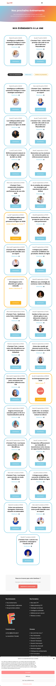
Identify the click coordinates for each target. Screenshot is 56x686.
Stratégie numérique (37, 608)
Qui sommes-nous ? (37, 633)
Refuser (28, 676)
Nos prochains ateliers (13, 608)
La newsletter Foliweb (12, 636)
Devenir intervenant (36, 643)
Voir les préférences (28, 680)
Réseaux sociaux (36, 615)
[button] (54, 658)
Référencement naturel (37, 613)
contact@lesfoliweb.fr (12, 633)
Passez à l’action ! (36, 638)
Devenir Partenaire (36, 640)
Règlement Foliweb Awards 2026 (40, 656)
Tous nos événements (15, 74)
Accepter (28, 672)
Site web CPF (35, 602)
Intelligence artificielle (37, 610)
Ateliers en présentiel (41, 74)
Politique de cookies (27, 683)
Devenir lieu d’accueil (37, 646)
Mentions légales (36, 648)
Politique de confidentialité (39, 651)
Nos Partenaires (35, 635)
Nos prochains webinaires (14, 605)
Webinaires (28, 74)
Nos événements (12, 602)
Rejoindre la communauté (28, 586)
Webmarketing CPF (36, 605)
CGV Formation (35, 653)
